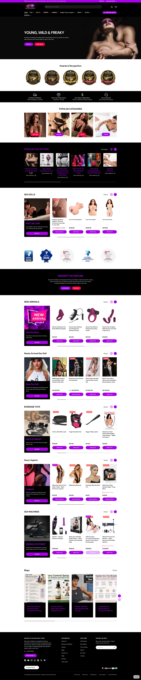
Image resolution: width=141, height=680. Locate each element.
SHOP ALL (101, 1)
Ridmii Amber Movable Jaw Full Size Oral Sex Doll (92, 380)
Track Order (64, 662)
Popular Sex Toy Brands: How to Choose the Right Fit (105, 609)
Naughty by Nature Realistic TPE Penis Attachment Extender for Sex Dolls (58, 222)
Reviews (63, 659)
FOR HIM (106, 134)
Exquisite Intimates (110, 170)
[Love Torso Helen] (93, 208)
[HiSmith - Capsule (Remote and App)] (59, 525)
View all (105, 194)
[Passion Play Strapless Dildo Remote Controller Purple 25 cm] (109, 315)
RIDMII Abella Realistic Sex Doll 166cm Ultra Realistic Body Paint (58, 380)
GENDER (45, 12)
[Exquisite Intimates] (110, 160)
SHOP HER (35, 134)
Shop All (37, 396)
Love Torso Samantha (75, 219)
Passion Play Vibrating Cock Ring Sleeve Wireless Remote (75, 328)
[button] (116, 6)
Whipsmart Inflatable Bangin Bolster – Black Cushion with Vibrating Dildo (75, 539)
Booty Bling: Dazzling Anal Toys (46, 170)
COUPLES (58, 134)
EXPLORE (37, 342)
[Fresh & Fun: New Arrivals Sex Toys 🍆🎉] (31, 160)
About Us (63, 641)
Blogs (62, 650)
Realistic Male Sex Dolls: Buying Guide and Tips (81, 609)
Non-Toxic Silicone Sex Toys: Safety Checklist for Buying (34, 609)
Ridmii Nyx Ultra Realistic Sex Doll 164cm (76, 379)
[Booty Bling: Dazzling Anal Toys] (46, 160)
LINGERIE (54, 12)
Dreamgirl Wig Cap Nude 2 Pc (93, 486)
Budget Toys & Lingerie (67, 12)
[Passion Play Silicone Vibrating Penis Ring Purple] (93, 315)
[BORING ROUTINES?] (37, 528)
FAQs (62, 656)
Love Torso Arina (107, 219)
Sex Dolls (82, 653)
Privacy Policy (77, 674)
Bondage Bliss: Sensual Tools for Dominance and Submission (63, 172)
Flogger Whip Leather (92, 432)
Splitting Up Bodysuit (75, 485)
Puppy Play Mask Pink (75, 432)
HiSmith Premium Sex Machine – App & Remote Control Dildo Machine (108, 539)
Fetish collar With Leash (59, 432)
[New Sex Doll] (37, 369)
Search (82, 650)
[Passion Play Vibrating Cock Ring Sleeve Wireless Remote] (76, 315)
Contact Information (112, 674)
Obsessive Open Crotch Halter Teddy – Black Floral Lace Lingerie (59, 487)
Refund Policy (85, 674)
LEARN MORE (65, 288)
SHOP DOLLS (39, 44)
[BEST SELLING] (37, 209)
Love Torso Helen (91, 219)
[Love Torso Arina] (109, 208)
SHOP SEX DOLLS (30, 655)
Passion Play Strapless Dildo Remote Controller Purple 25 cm (109, 328)
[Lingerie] (37, 475)
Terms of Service (102, 674)
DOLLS (38, 12)
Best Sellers (83, 644)
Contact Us (64, 653)
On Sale (82, 656)
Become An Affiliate (66, 644)
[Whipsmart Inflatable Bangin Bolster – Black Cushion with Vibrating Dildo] (76, 525)
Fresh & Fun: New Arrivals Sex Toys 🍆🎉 (31, 171)
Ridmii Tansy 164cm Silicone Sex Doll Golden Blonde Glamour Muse (109, 380)
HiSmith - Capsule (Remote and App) (57, 537)
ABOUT (79, 12)
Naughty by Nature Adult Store (34, 674)
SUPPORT (27, 15)
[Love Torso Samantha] (76, 208)
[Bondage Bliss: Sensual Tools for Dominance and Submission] (62, 160)
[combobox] (73, 6)
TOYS (30, 12)
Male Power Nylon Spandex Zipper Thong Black (108, 487)
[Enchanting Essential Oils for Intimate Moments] (94, 160)
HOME (26, 12)
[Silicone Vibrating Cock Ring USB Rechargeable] (59, 315)
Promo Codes (84, 647)
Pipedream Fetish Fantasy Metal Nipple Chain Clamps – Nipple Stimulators (108, 434)
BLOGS (87, 12)
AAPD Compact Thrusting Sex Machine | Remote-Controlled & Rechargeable (93, 539)
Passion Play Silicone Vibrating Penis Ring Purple (92, 328)
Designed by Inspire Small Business (48, 674)
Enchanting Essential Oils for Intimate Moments (94, 171)
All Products (104, 149)
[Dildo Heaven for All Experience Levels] (78, 160)
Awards (63, 647)
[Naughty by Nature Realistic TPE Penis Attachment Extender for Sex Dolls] (59, 208)
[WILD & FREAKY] (37, 423)
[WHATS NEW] (37, 317)
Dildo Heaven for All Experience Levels (78, 171)
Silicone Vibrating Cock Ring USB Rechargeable (59, 327)
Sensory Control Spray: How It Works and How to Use (58, 609)
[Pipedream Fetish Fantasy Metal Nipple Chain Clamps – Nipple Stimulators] (109, 420)
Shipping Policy (93, 674)
